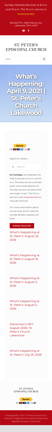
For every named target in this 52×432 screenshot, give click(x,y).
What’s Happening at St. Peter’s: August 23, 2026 (25, 236)
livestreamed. (26, 13)
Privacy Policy (35, 421)
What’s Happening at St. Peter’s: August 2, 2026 (25, 304)
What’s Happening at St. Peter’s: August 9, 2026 (25, 281)
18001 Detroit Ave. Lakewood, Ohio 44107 (28, 24)
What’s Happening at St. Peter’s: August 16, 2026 (25, 259)
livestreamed (30, 197)
